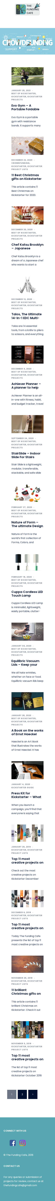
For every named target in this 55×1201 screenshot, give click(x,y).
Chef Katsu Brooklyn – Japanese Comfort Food (27, 248)
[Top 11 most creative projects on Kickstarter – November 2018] (27, 898)
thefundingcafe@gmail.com (20, 1185)
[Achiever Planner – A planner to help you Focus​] (27, 354)
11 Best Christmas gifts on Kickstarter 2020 (26, 179)
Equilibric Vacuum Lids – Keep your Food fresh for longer (25, 666)
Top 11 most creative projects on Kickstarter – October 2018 (27, 1061)
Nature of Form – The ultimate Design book (27, 526)
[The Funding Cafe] (27, 9)
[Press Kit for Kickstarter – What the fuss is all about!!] (27, 770)
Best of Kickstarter (23, 93)
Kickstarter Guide (22, 787)
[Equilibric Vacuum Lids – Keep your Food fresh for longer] (27, 631)
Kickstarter (18, 96)
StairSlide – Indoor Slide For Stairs (25, 455)
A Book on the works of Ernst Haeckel (27, 732)
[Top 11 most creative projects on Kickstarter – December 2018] (27, 832)
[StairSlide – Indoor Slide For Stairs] (27, 424)
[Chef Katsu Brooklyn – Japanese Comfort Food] (27, 215)
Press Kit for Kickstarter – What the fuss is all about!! (26, 798)
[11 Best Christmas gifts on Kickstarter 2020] (27, 145)
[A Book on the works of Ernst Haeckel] (27, 701)
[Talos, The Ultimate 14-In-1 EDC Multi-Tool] (27, 284)
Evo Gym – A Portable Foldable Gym (25, 109)
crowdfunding (20, 163)
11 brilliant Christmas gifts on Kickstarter (26, 993)
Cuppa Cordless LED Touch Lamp (27, 594)
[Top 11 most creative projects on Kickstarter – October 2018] (27, 1029)
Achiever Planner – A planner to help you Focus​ (26, 387)
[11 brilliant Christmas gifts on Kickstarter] (27, 964)
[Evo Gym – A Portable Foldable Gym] (27, 76)
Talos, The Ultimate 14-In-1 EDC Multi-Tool (26, 318)
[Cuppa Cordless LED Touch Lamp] (27, 562)
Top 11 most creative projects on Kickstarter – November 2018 (27, 930)
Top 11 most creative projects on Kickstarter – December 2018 (27, 864)
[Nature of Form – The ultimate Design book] (27, 493)
